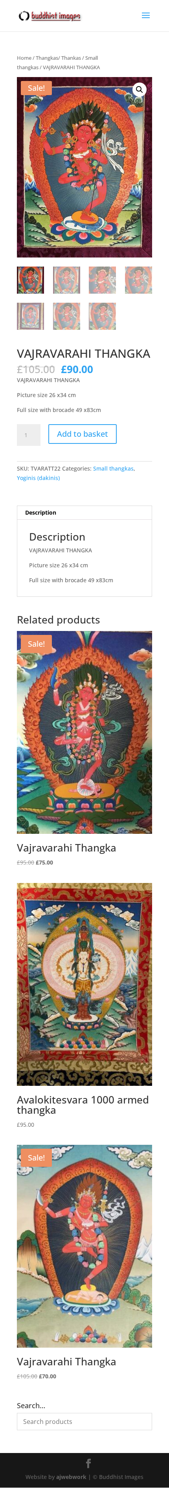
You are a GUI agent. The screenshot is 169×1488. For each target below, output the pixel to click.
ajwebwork (71, 1477)
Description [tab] (40, 512)
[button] (139, 90)
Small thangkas (113, 468)
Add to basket (82, 434)
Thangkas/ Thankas (58, 57)
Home (24, 57)
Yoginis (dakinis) (38, 478)
